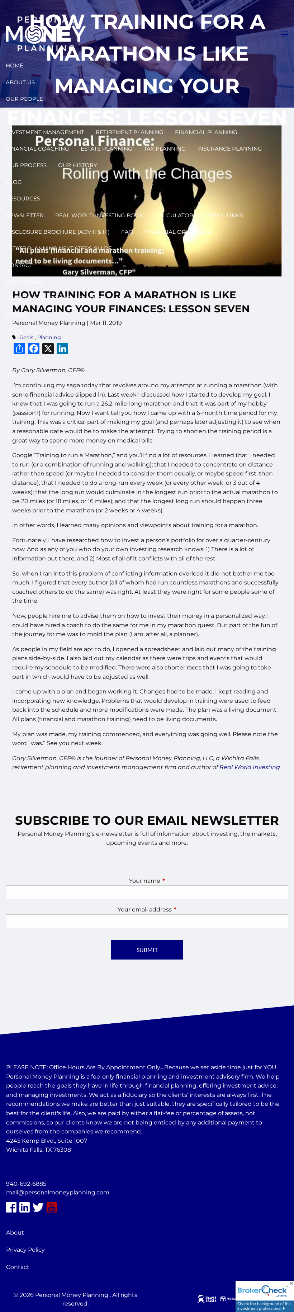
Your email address (175, 909)
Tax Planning (165, 148)
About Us (20, 82)
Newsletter (25, 215)
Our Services (26, 115)
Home (14, 65)
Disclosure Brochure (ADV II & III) (58, 231)
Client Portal (28, 331)
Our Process (26, 165)
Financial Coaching (37, 148)
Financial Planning (206, 132)
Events (16, 315)
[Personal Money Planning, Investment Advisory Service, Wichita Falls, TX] (24, 1167)
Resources (23, 198)
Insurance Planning (229, 148)
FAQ (127, 231)
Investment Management (45, 132)
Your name (174, 880)
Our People (24, 98)
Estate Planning (106, 148)
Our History (77, 165)
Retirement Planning (129, 132)
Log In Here (24, 281)
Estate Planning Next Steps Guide (59, 248)
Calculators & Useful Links (199, 215)
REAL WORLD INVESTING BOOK (99, 215)
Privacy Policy (25, 1249)
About (15, 1232)
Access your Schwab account (54, 298)
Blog (14, 182)
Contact (19, 265)
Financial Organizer (178, 231)
